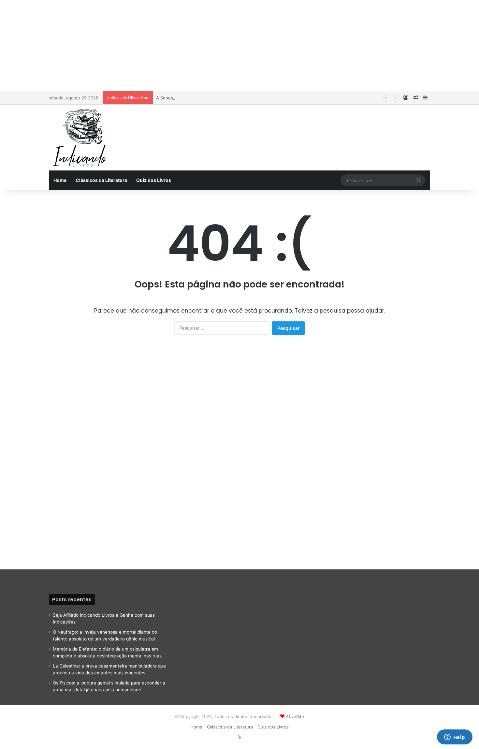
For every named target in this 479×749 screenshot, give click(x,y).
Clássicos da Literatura (101, 180)
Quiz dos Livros (153, 180)
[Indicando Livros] (81, 137)
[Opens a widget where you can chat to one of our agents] (454, 737)
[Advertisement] (239, 45)
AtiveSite (295, 716)
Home (59, 180)
